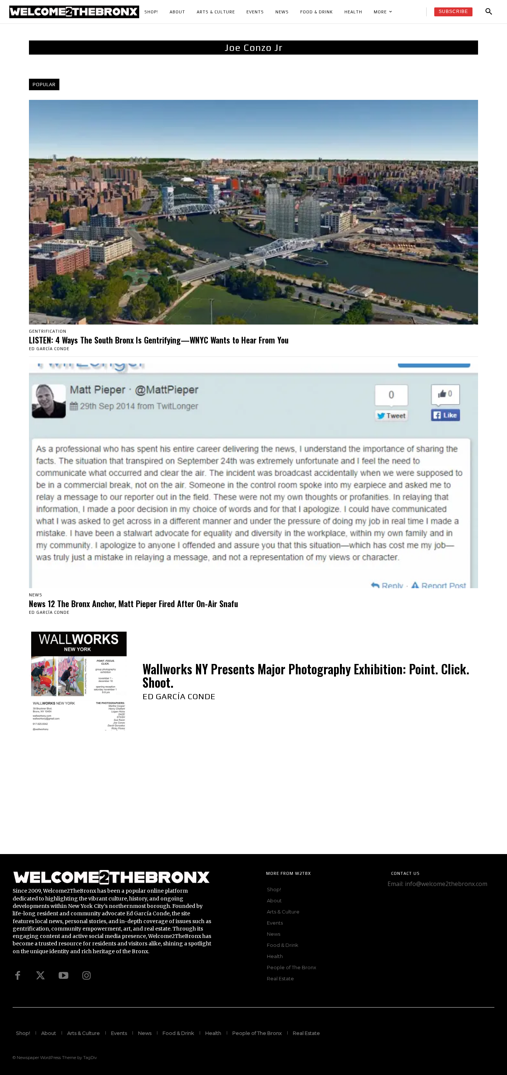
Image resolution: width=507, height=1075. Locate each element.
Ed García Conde (49, 348)
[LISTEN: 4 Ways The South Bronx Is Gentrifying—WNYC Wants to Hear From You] (253, 212)
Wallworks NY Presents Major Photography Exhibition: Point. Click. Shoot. (306, 675)
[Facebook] (17, 976)
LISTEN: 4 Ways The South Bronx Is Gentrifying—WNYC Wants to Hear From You (158, 340)
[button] (489, 12)
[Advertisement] (222, 802)
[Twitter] (40, 976)
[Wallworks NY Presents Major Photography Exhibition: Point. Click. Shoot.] (78, 681)
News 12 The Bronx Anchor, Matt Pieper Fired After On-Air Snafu (133, 603)
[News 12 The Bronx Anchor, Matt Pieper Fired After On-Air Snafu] (253, 476)
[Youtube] (63, 976)
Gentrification (47, 331)
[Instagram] (86, 976)
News (35, 595)
